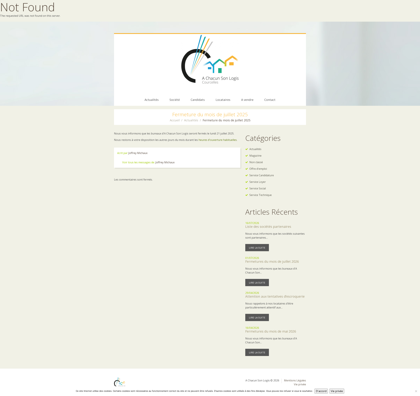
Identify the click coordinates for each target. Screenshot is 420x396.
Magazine (255, 155)
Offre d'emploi (258, 169)
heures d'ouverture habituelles (218, 140)
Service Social (257, 188)
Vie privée (300, 384)
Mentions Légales (295, 380)
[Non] (416, 391)
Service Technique (260, 195)
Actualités (152, 100)
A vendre (247, 100)
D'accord (321, 391)
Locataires (223, 100)
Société (174, 100)
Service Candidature (261, 175)
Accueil (175, 120)
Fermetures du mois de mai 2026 (270, 331)
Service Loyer (257, 182)
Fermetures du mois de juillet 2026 (272, 261)
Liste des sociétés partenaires (268, 226)
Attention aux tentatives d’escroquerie (275, 296)
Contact (269, 100)
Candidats (198, 100)
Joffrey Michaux (137, 153)
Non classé (256, 162)
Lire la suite (257, 247)
